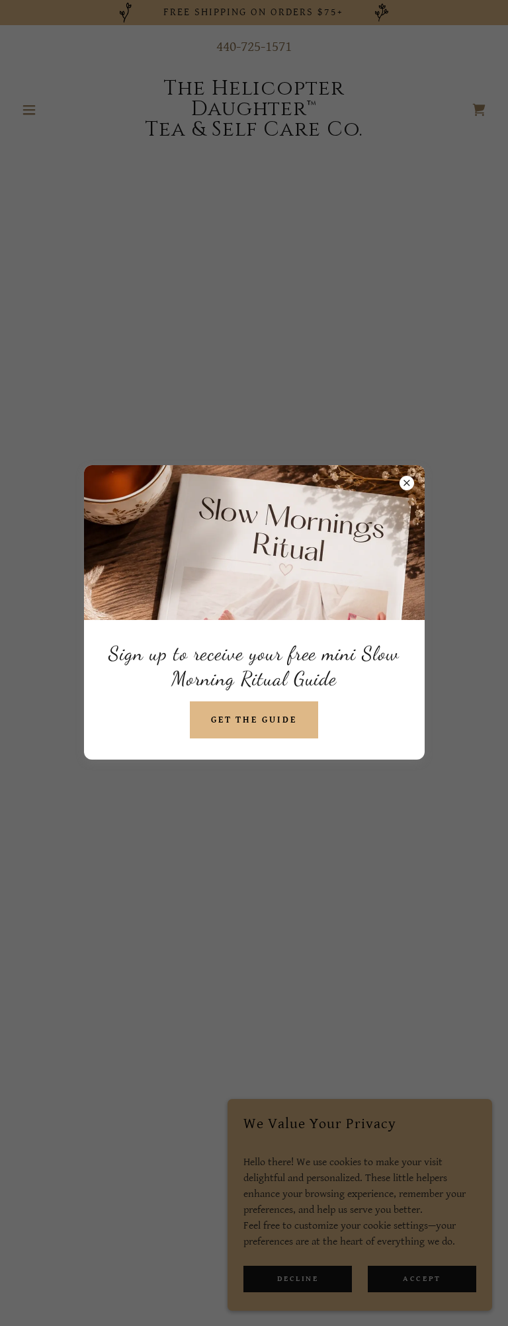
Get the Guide (254, 720)
